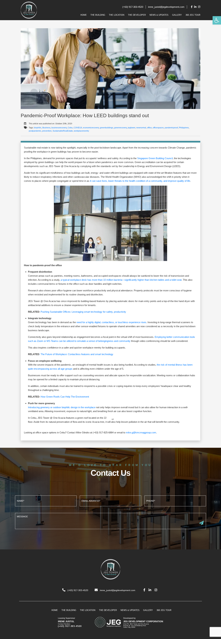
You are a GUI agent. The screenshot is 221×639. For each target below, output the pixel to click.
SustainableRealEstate (63, 131)
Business (46, 128)
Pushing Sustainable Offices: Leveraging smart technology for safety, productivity (83, 311)
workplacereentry (81, 131)
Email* (110, 500)
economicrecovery (91, 128)
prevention (47, 131)
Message (110, 520)
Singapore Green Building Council (155, 158)
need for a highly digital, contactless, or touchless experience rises (111, 322)
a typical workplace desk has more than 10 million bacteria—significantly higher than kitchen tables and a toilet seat (121, 279)
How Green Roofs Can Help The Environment (65, 396)
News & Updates (158, 15)
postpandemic (35, 131)
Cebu (70, 128)
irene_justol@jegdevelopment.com (166, 6)
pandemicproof (171, 128)
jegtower (131, 128)
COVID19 (78, 128)
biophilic (37, 128)
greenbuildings (106, 128)
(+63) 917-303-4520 (132, 6)
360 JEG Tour (193, 15)
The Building (97, 15)
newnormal (141, 128)
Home (83, 15)
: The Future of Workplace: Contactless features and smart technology (76, 354)
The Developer (137, 15)
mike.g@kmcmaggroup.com (141, 432)
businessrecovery (59, 128)
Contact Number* (175, 500)
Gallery (177, 15)
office (149, 128)
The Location (116, 15)
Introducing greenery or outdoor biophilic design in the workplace (61, 407)
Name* (46, 500)
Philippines (184, 128)
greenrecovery (120, 128)
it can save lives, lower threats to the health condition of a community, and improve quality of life (140, 180)
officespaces (158, 128)
